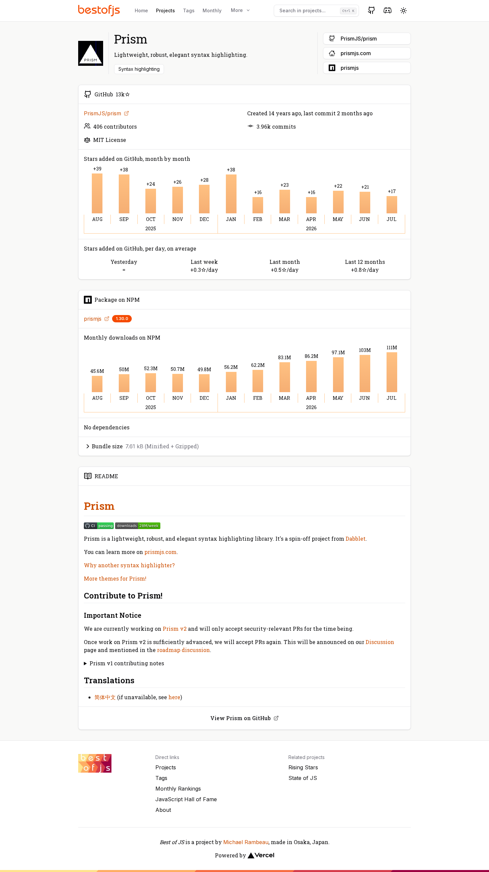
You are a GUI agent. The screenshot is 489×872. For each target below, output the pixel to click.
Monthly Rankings (178, 788)
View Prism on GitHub (240, 717)
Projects (165, 10)
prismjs (92, 318)
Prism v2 (175, 628)
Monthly (212, 10)
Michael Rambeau (245, 842)
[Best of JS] (99, 10)
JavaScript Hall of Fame (186, 799)
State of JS (302, 778)
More (237, 10)
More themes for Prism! (115, 578)
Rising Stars (303, 767)
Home (141, 10)
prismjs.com (160, 551)
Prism (99, 505)
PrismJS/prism (102, 113)
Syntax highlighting (139, 69)
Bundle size (145, 446)
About (163, 810)
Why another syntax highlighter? (129, 565)
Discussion (380, 641)
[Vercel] (260, 855)
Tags (189, 10)
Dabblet (356, 538)
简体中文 (105, 697)
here (174, 697)
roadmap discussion (183, 649)
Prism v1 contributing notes (126, 663)
